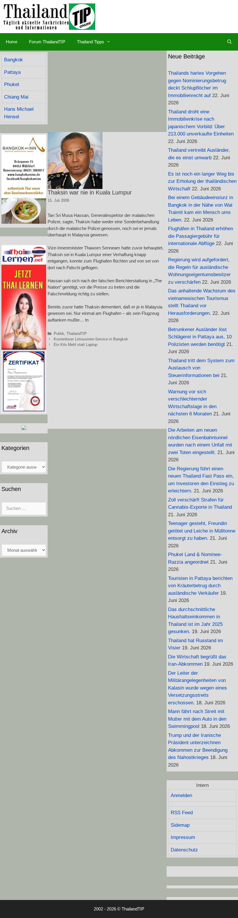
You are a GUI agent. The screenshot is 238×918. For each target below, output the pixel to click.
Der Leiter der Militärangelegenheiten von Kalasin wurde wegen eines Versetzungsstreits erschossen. (197, 688)
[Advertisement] (107, 91)
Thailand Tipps (90, 41)
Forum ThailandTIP (47, 41)
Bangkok (13, 59)
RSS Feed (182, 812)
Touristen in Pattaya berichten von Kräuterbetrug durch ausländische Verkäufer (200, 586)
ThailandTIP (76, 333)
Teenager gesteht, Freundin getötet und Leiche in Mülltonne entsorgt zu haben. (201, 531)
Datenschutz (184, 850)
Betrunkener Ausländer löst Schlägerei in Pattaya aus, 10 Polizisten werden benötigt (200, 337)
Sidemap (180, 825)
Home (11, 41)
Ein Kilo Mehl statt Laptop (75, 344)
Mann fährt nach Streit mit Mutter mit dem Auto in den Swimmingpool (197, 719)
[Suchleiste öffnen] (229, 42)
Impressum (183, 837)
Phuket (11, 84)
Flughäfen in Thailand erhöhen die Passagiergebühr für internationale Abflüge (200, 236)
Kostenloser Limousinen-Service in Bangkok (91, 339)
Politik (59, 333)
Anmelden (181, 795)
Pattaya (12, 72)
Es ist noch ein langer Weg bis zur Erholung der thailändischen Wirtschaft (202, 181)
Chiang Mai (16, 97)
